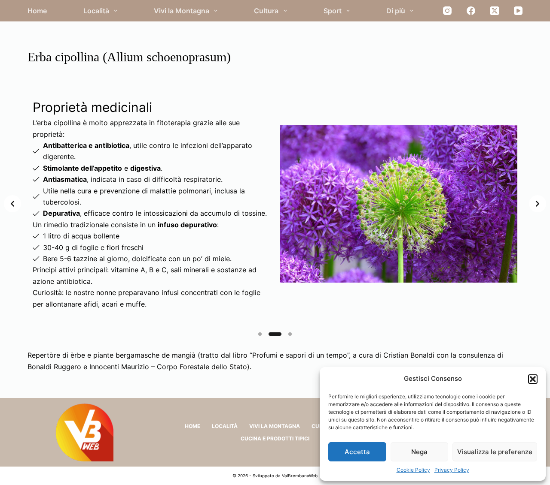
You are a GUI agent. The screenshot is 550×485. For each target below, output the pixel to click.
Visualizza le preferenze (494, 452)
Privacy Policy (451, 470)
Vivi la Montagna (181, 10)
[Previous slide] (12, 203)
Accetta (357, 452)
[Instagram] (447, 10)
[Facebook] (471, 10)
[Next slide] (537, 203)
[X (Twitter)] (494, 10)
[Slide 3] (285, 334)
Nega (419, 452)
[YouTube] (518, 10)
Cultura (266, 10)
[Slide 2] (270, 334)
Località (96, 10)
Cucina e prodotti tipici (275, 438)
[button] (533, 379)
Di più (395, 10)
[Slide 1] (260, 334)
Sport (333, 10)
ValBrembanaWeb (300, 475)
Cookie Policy (413, 470)
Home (37, 10)
